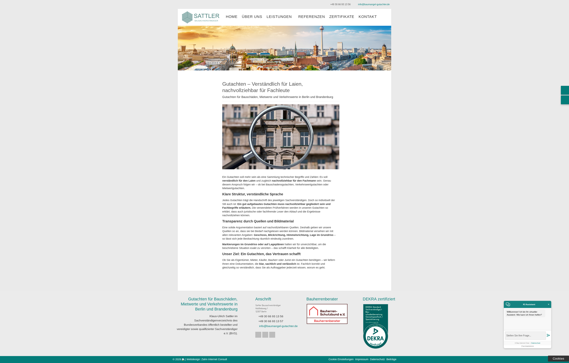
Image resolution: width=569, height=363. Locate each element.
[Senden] (548, 335)
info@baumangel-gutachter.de (374, 4)
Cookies (558, 358)
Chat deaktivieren (527, 346)
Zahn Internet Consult (214, 359)
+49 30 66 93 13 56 (340, 4)
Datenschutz (535, 343)
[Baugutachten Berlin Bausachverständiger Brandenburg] (201, 23)
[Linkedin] (272, 335)
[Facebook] (265, 335)
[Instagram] (258, 335)
